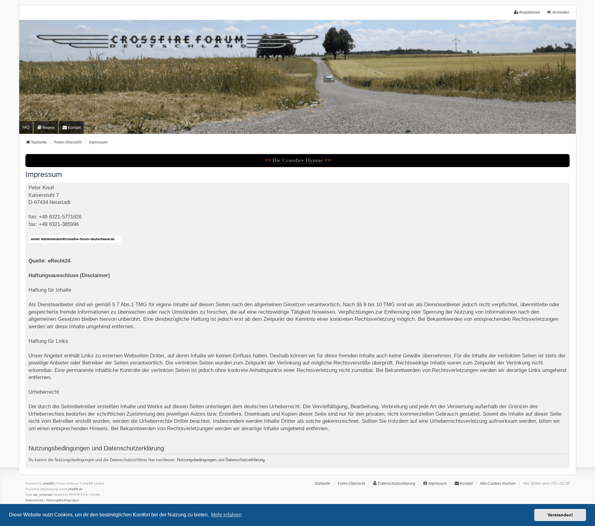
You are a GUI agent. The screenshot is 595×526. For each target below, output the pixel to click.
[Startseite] (297, 77)
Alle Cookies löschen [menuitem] (498, 483)
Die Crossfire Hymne (297, 160)
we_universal (42, 494)
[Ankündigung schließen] (565, 157)
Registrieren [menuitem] (529, 12)
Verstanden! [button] (560, 514)
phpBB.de (75, 489)
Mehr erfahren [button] (226, 514)
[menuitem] (46, 127)
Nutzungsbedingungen (197, 459)
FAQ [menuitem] (25, 127)
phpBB (48, 483)
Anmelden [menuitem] (561, 12)
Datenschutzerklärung (245, 459)
